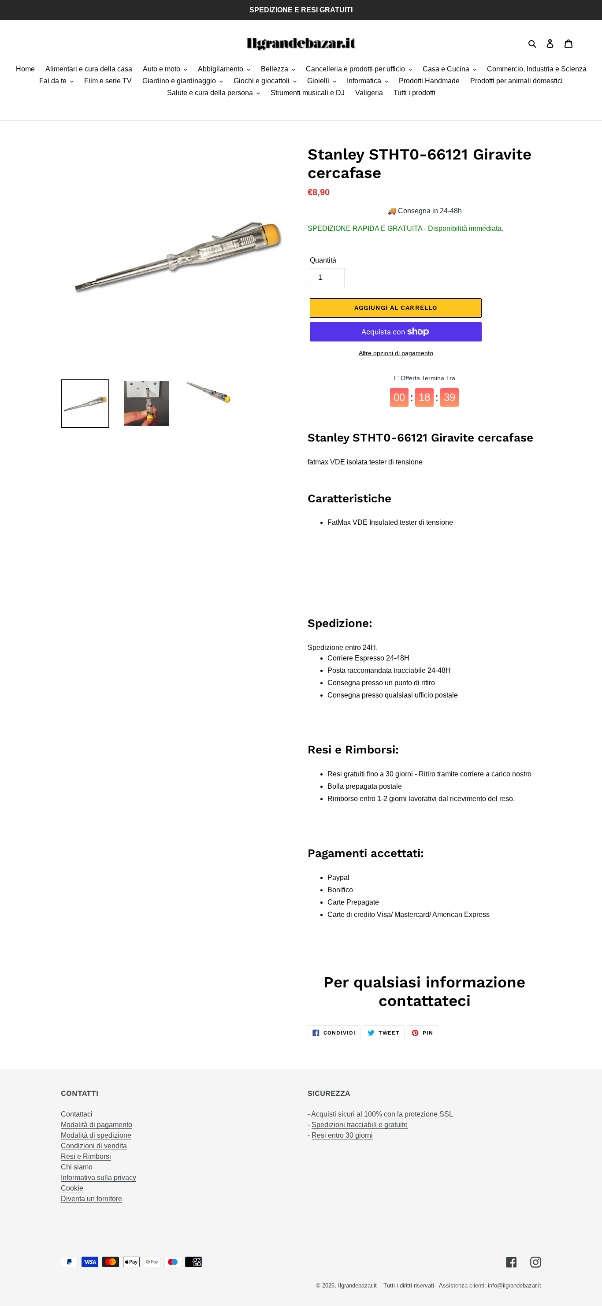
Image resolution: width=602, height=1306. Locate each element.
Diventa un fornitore (91, 1198)
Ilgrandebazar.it (357, 1285)
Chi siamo (77, 1167)
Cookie (72, 1188)
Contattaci (77, 1114)
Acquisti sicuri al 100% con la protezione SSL (382, 1114)
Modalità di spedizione (96, 1135)
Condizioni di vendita (94, 1146)
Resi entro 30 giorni (342, 1135)
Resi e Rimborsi (86, 1156)
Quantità (323, 260)
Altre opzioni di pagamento (396, 352)
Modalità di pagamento (96, 1124)
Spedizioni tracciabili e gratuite (360, 1124)
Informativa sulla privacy (98, 1177)
